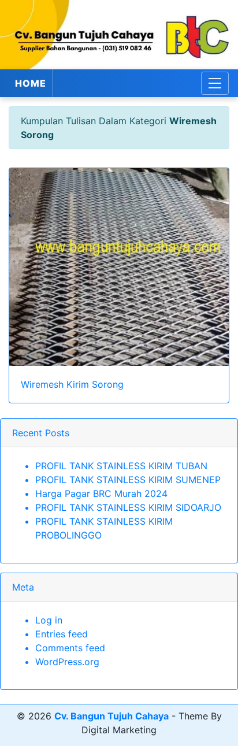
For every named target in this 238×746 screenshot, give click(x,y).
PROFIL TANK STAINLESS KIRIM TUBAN (121, 466)
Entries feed (61, 634)
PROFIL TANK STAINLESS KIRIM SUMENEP (128, 479)
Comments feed (70, 648)
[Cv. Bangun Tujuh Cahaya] (119, 34)
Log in (48, 620)
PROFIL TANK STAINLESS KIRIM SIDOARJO (128, 507)
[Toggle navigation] (215, 83)
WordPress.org (67, 661)
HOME (30, 83)
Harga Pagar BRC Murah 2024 (101, 493)
